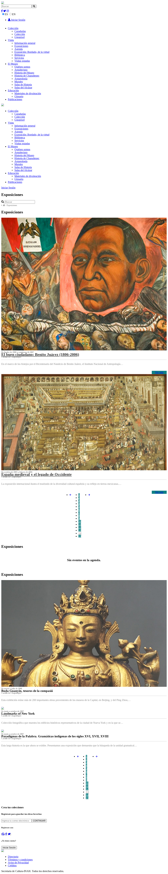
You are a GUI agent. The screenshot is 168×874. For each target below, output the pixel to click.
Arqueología (20, 78)
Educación (13, 90)
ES (6, 14)
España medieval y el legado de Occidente (36, 474)
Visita (11, 40)
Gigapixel (19, 37)
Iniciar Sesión (17, 19)
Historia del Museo (24, 72)
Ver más (159, 372)
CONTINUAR (39, 820)
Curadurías (20, 31)
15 (79, 536)
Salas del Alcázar (23, 87)
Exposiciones (21, 46)
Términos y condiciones (20, 859)
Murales (18, 81)
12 (79, 527)
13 (79, 530)
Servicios (19, 57)
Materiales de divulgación (27, 93)
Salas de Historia (23, 84)
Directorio (13, 856)
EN (14, 14)
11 (79, 524)
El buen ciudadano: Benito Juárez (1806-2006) (40, 354)
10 (79, 521)
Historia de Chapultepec (26, 75)
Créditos (12, 865)
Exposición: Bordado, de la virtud (31, 52)
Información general (24, 43)
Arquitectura (20, 69)
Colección (13, 28)
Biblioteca (19, 55)
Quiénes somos (22, 66)
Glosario (18, 96)
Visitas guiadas (22, 60)
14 (80, 533)
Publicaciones (15, 99)
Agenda (18, 49)
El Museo (13, 63)
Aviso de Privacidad (18, 862)
